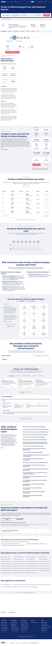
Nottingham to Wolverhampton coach (20, 570)
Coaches (12, 1)
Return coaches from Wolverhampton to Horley (10, 543)
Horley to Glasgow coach (5, 559)
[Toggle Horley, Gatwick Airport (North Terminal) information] (49, 531)
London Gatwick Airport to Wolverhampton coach (10, 568)
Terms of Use (17, 642)
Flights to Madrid (24, 627)
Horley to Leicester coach (6, 561)
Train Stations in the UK (46, 627)
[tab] (9, 41)
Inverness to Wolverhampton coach (20, 572)
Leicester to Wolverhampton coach (45, 568)
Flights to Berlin (24, 622)
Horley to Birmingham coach (18, 556)
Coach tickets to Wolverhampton (15, 592)
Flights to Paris (24, 624)
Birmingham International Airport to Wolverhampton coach (12, 572)
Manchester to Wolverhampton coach (20, 586)
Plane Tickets (24, 620)
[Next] (32, 37)
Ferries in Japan (34, 622)
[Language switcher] (33, 1)
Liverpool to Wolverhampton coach (33, 566)
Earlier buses (5, 215)
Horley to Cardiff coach (43, 559)
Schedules (22, 31)
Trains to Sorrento (4, 628)
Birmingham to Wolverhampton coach (8, 563)
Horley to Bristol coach (43, 556)
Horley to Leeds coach (30, 559)
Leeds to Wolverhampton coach (45, 566)
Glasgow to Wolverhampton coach (20, 566)
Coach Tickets (14, 620)
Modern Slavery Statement (34, 642)
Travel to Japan (44, 624)
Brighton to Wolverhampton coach (32, 572)
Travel (42, 620)
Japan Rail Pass (44, 622)
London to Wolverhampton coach (19, 561)
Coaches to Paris (14, 626)
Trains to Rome (4, 622)
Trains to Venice (4, 625)
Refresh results (25, 186)
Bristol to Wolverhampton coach (7, 566)
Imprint (12, 642)
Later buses (46, 215)
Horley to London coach (5, 556)
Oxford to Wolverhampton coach (45, 570)
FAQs (38, 31)
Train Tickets (3, 620)
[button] (24, 15)
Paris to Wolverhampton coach (32, 561)
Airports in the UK (44, 625)
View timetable (4, 82)
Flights (16, 1)
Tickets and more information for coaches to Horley (36, 543)
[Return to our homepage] (4, 2)
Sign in (50, 1)
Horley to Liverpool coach (18, 559)
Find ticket (4, 69)
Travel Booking (44, 628)
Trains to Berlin (4, 627)
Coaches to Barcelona (15, 628)
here (34, 219)
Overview (27, 31)
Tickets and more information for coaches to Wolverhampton (13, 545)
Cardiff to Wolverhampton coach (19, 568)
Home (2, 592)
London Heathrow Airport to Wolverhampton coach (23, 563)
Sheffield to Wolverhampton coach (32, 568)
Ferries (19, 1)
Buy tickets (9, 31)
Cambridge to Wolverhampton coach (33, 570)
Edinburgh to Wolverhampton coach (33, 563)
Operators (33, 31)
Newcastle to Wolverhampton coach (8, 570)
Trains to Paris (4, 624)
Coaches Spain (14, 622)
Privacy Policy (24, 642)
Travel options (16, 31)
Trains (8, 1)
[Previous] (10, 241)
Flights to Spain (24, 628)
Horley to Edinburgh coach (31, 556)
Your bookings (39, 1)
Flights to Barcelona (25, 625)
